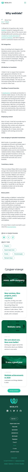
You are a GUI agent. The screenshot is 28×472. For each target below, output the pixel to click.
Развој (6, 254)
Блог (2, 22)
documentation (11, 227)
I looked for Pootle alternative (10, 36)
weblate (14, 406)
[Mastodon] (14, 411)
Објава (7, 22)
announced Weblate (7, 38)
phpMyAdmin (6, 93)
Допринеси (14, 433)
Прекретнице (8, 258)
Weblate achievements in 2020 (13, 376)
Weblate (8, 3)
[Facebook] (17, 411)
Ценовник (15, 430)
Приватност (11, 463)
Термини (6, 463)
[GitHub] (21, 411)
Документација (14, 452)
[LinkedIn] (7, 411)
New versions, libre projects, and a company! (12, 295)
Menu (25, 3)
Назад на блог (14, 391)
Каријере (14, 439)
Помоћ (15, 442)
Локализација (18, 254)
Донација (14, 436)
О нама (15, 448)
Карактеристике (9, 250)
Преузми (14, 427)
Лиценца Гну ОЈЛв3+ (20, 460)
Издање (6, 246)
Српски (13, 419)
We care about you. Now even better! (12, 341)
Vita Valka (22, 463)
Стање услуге (14, 457)
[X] (11, 411)
